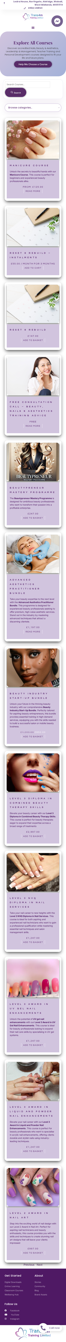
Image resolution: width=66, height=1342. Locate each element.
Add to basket (33, 340)
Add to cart (33, 268)
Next (40, 1264)
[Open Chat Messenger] (57, 21)
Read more (33, 191)
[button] (33, 27)
